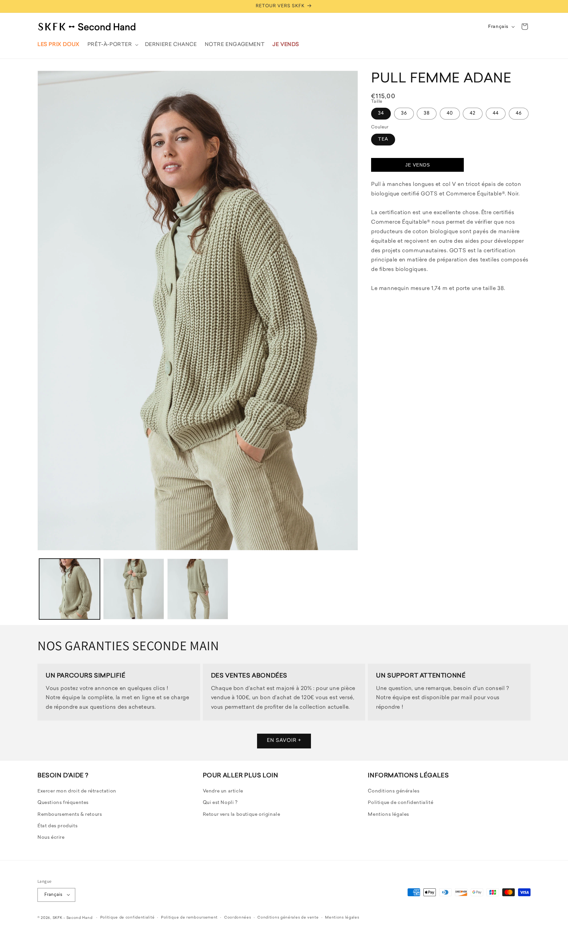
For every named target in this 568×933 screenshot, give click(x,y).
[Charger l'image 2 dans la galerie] (133, 589)
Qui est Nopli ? (220, 803)
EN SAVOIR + (284, 741)
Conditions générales (393, 791)
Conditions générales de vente (288, 917)
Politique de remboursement (189, 917)
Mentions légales (388, 814)
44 (496, 113)
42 (473, 113)
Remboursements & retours (69, 814)
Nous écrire (51, 837)
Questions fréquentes (63, 803)
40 (450, 113)
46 (519, 113)
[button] (112, 44)
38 (427, 113)
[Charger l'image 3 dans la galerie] (197, 589)
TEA (383, 139)
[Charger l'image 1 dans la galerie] (69, 589)
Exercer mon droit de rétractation (76, 791)
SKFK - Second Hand (73, 918)
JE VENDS (417, 164)
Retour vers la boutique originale (241, 814)
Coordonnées (237, 917)
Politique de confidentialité (400, 803)
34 (381, 113)
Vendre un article (223, 791)
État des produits (57, 826)
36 (404, 113)
